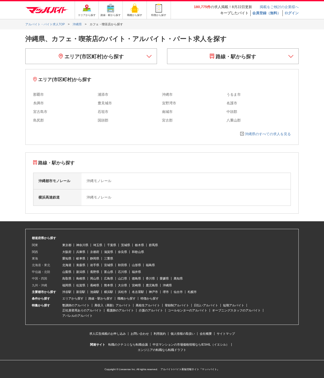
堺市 (166, 292)
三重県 (108, 258)
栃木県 (139, 245)
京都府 (94, 252)
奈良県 (122, 252)
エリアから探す (73, 298)
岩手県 (94, 265)
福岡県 (66, 285)
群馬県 (153, 245)
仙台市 (178, 292)
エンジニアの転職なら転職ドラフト (162, 350)
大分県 (122, 285)
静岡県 (94, 258)
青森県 (80, 265)
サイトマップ (226, 333)
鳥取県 (66, 278)
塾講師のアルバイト (76, 305)
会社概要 (206, 333)
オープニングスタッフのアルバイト (236, 310)
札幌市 (192, 292)
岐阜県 (80, 258)
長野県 (94, 272)
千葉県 (111, 245)
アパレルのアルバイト (77, 315)
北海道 (66, 265)
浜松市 (122, 292)
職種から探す (126, 298)
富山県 (108, 272)
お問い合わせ (140, 333)
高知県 (178, 278)
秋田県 (122, 265)
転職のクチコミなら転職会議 (128, 344)
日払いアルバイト (206, 305)
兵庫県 (80, 252)
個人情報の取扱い (183, 333)
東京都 (66, 245)
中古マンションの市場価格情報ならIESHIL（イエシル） (191, 344)
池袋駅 (94, 292)
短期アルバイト (233, 305)
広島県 (108, 278)
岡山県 (94, 278)
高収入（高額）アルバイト (112, 305)
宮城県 (108, 265)
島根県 (80, 278)
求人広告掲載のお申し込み (107, 333)
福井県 (136, 272)
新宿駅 (80, 292)
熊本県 (108, 285)
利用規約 (160, 333)
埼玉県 (97, 245)
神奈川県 (82, 245)
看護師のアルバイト (120, 310)
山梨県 (66, 272)
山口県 (122, 278)
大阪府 (66, 252)
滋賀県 (108, 252)
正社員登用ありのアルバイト (82, 310)
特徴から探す (149, 298)
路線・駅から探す (235, 56)
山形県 (136, 265)
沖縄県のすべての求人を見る (268, 134)
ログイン (292, 13)
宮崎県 (136, 285)
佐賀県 (80, 285)
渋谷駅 (66, 292)
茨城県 (125, 245)
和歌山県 (138, 252)
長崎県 (94, 285)
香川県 (150, 278)
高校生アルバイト (148, 305)
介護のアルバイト (151, 310)
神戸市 (153, 292)
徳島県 (136, 278)
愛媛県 (164, 278)
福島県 (150, 265)
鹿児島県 (152, 285)
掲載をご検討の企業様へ (279, 7)
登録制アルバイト (177, 305)
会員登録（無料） (266, 13)
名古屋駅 (138, 292)
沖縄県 (167, 285)
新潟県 (80, 272)
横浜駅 (108, 292)
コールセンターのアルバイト (187, 310)
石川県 (122, 272)
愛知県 (66, 258)
